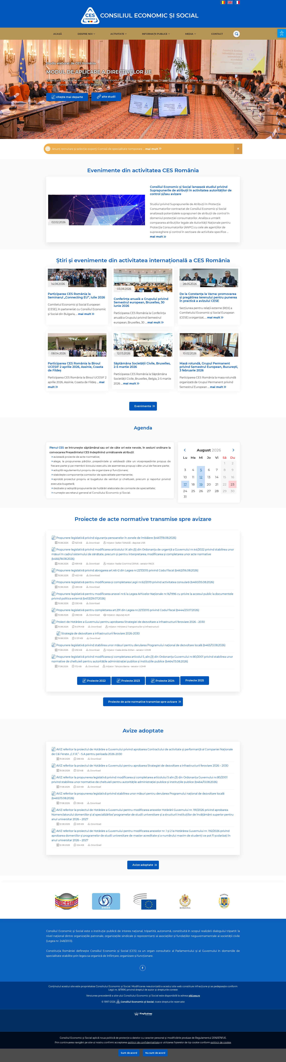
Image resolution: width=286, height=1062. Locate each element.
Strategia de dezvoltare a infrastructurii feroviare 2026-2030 (100, 633)
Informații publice (154, 33)
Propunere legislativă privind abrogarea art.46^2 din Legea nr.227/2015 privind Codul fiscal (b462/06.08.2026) (127, 570)
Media (189, 33)
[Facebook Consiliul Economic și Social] (142, 968)
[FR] (237, 2)
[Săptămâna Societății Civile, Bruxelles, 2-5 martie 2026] (143, 352)
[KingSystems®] (143, 1013)
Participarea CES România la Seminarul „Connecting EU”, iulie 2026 (76, 295)
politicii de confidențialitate (144, 1042)
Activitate (117, 33)
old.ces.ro (194, 995)
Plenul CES (56, 447)
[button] (281, 33)
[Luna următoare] (233, 450)
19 (201, 484)
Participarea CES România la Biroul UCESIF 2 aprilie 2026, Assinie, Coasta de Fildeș (75, 367)
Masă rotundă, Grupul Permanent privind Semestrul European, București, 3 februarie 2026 (209, 367)
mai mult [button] (151, 149)
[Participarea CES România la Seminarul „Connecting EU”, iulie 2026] (77, 278)
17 (185, 484)
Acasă (57, 33)
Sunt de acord (129, 1053)
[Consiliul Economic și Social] (90, 15)
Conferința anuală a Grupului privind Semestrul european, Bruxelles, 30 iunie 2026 (141, 302)
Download (94, 543)
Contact (217, 33)
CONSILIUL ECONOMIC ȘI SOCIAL (149, 15)
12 (200, 477)
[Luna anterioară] (184, 450)
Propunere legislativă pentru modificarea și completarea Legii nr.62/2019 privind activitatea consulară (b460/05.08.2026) (135, 582)
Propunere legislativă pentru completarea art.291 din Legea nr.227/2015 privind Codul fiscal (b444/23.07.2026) (127, 610)
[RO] (222, 2)
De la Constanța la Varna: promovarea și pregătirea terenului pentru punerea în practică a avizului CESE (208, 297)
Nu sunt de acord (155, 1053)
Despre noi (85, 33)
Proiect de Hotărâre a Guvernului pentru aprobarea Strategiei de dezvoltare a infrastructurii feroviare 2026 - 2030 (130, 621)
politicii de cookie (221, 1042)
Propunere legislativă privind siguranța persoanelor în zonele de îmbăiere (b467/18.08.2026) (116, 537)
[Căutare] (236, 34)
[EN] (230, 2)
